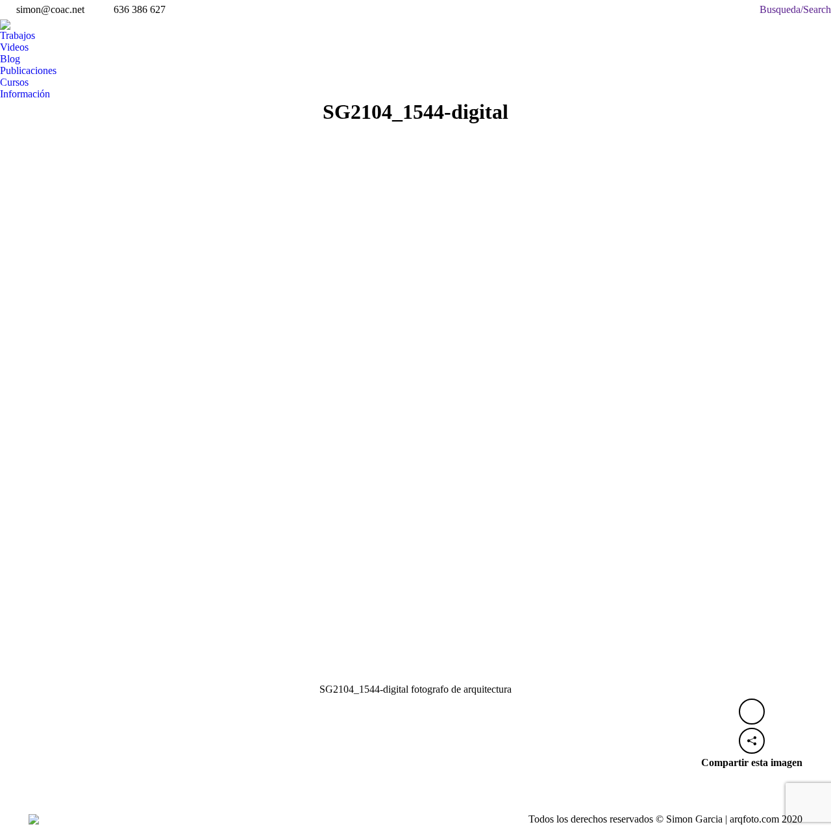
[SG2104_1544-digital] (415, 416)
